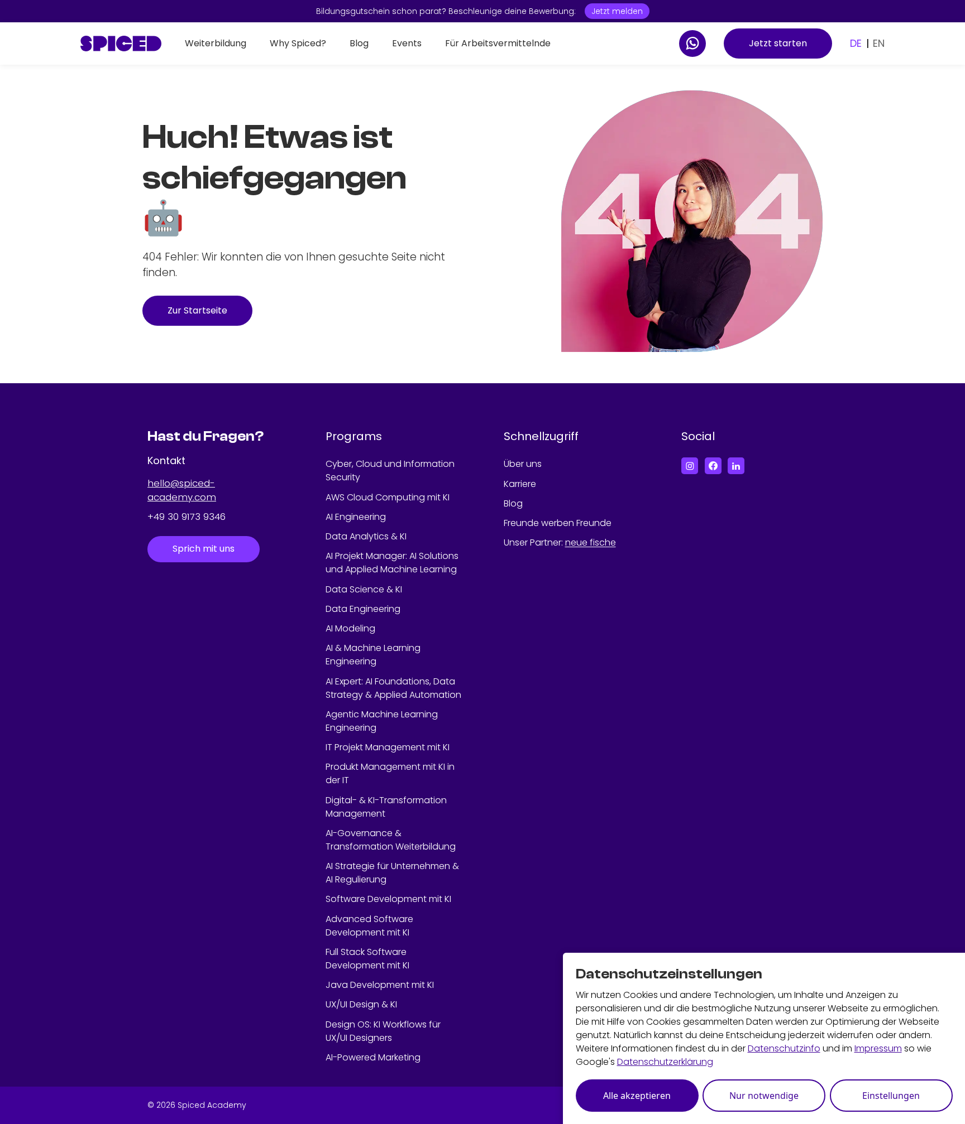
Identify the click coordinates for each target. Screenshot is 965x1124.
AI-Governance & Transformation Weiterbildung (391, 840)
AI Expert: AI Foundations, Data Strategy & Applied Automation (393, 688)
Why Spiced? (298, 43)
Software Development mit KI (388, 899)
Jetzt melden (617, 11)
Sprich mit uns (204, 548)
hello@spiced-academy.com (181, 489)
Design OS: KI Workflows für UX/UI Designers (383, 1031)
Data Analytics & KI (366, 536)
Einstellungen (891, 1095)
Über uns (523, 463)
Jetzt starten (778, 43)
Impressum (878, 1048)
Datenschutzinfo (784, 1048)
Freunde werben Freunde (558, 523)
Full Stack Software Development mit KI (367, 958)
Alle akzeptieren (637, 1095)
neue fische (590, 542)
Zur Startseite (197, 310)
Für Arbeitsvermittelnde (498, 43)
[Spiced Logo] (120, 43)
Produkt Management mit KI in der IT (390, 773)
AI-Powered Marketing (373, 1057)
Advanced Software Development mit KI (369, 926)
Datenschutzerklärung (665, 1061)
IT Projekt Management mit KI (388, 747)
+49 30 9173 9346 (186, 516)
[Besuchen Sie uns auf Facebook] (713, 465)
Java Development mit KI (380, 984)
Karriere (520, 483)
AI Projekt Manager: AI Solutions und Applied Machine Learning (392, 562)
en (879, 43)
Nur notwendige (764, 1095)
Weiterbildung (215, 43)
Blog (359, 43)
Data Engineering (363, 608)
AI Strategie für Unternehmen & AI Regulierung (392, 873)
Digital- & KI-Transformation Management (386, 807)
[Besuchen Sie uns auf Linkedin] (736, 465)
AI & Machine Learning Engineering (373, 654)
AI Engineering (356, 516)
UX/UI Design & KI (361, 1004)
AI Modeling (350, 628)
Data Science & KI (364, 589)
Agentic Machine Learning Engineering (382, 721)
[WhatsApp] (692, 43)
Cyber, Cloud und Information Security (390, 470)
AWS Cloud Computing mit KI (388, 497)
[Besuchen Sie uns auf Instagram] (689, 465)
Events (407, 43)
